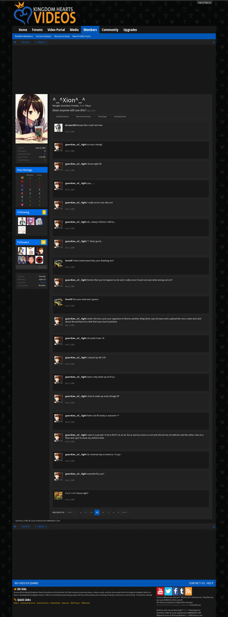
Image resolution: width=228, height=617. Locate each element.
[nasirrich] (30, 221)
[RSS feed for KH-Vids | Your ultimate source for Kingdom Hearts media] (188, 591)
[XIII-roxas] (22, 230)
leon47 (68, 260)
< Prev (69, 512)
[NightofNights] (22, 260)
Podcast (65, 603)
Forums (37, 29)
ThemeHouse (195, 605)
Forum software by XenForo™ (179, 597)
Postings (102, 116)
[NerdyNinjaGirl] (30, 260)
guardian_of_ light (76, 144)
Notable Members (24, 36)
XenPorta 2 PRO (22, 520)
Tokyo (42, 282)
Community (110, 29)
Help (210, 583)
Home (23, 29)
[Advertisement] (114, 70)
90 (103, 512)
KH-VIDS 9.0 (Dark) (26, 583)
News (16, 603)
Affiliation (85, 603)
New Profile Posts (81, 36)
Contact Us (197, 583)
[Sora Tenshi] (39, 251)
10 (44, 154)
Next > (125, 512)
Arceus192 (70, 125)
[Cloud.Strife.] (39, 221)
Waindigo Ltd (194, 610)
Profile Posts (62, 116)
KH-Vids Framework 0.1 (175, 602)
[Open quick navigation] (214, 42)
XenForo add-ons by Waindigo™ (170, 610)
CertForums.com (195, 615)
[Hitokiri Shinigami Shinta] (22, 221)
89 (97, 512)
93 (118, 512)
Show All (42, 267)
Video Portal (56, 29)
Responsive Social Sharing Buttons (171, 615)
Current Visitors (43, 36)
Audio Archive (43, 603)
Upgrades (130, 29)
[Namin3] (30, 251)
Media (74, 29)
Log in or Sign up (204, 2)
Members (90, 29)
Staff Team (75, 603)
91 (108, 512)
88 (91, 512)
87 (86, 512)
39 (43, 242)
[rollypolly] (39, 260)
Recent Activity (83, 116)
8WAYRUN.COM (53, 520)
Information (120, 116)
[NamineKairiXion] (22, 251)
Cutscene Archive (27, 603)
